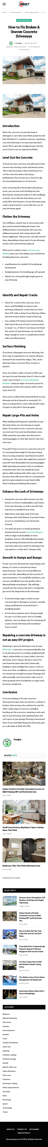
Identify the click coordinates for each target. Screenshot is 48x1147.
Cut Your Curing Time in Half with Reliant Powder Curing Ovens (30, 964)
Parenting (7, 1100)
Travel (5, 1112)
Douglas (19, 43)
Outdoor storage (9, 1059)
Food (5, 1038)
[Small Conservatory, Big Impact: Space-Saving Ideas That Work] (24, 812)
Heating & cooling (10, 1083)
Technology (7, 1108)
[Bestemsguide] (24, 4)
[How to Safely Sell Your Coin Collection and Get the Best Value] (10, 934)
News (5, 1095)
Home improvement (24, 20)
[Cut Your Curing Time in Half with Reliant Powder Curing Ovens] (10, 965)
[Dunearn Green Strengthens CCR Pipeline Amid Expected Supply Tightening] (10, 901)
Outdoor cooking (9, 1055)
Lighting (6, 1051)
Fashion (6, 1034)
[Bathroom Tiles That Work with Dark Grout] (24, 850)
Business (6, 1014)
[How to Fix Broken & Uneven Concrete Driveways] (24, 70)
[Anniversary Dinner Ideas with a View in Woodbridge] (10, 994)
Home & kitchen (9, 1071)
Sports (5, 1104)
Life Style (6, 1091)
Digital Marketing (10, 1018)
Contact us (22, 1129)
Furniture (6, 1079)
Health (5, 1063)
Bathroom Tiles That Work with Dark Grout (21, 865)
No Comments (35, 47)
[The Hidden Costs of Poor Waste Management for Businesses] (10, 980)
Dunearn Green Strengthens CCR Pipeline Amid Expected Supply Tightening (32, 900)
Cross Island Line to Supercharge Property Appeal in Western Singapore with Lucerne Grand (32, 949)
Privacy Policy (24, 1133)
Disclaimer (34, 1129)
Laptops (6, 1026)
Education (7, 1022)
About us (11, 1129)
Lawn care (7, 1047)
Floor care (7, 1075)
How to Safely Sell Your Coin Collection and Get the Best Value (30, 933)
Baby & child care (10, 1067)
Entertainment (9, 1030)
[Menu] (4, 4)
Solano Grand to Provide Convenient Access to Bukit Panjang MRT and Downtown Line (23, 790)
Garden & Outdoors (10, 1042)
